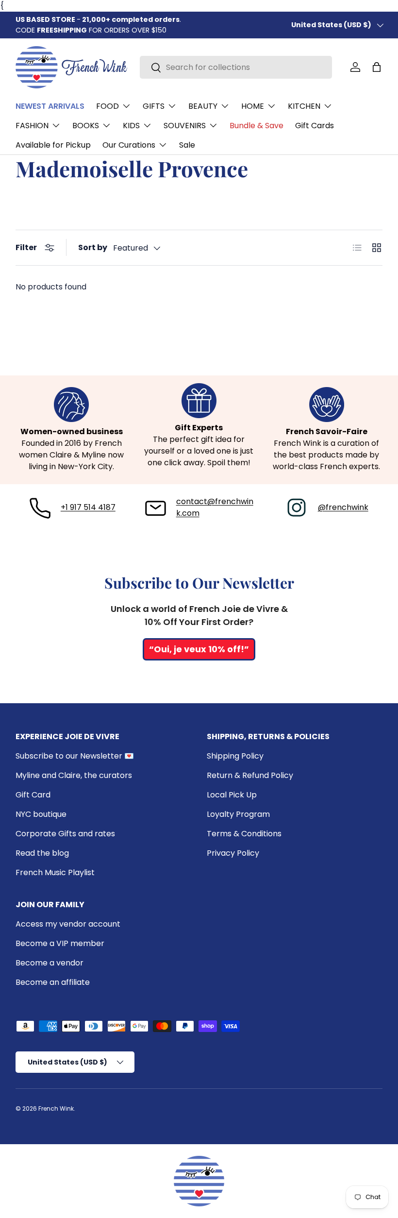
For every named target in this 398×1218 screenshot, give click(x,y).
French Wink (56, 1108)
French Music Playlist (55, 872)
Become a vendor (49, 962)
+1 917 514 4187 (88, 507)
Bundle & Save (256, 125)
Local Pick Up (232, 794)
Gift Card (33, 794)
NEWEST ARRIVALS (50, 106)
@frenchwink (343, 507)
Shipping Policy (235, 755)
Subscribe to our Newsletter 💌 (75, 755)
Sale (187, 145)
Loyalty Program (238, 814)
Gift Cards (314, 125)
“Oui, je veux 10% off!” (199, 649)
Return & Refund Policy (250, 775)
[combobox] (236, 67)
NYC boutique (41, 814)
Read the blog (42, 853)
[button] (376, 67)
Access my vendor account (68, 924)
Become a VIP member (60, 943)
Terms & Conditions (244, 833)
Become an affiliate (53, 982)
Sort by (92, 247)
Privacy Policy (233, 853)
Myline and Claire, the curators (74, 775)
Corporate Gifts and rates (65, 833)
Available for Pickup (53, 145)
